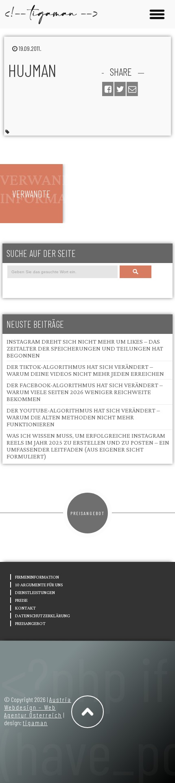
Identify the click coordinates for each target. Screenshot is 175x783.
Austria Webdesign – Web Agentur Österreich (37, 707)
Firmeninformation (37, 577)
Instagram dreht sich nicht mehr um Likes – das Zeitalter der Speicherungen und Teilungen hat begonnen (85, 348)
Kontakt (25, 608)
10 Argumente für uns (39, 585)
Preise (21, 600)
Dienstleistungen (35, 592)
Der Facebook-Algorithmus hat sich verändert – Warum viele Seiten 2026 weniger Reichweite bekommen (85, 392)
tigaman (35, 722)
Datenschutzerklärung (42, 616)
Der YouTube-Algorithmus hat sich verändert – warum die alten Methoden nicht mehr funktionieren (83, 417)
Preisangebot (87, 513)
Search (135, 272)
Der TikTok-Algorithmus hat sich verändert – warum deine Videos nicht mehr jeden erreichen (85, 370)
